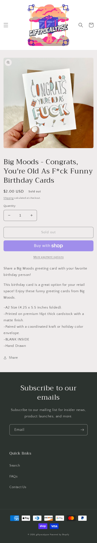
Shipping (9, 198)
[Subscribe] (82, 429)
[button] (6, 25)
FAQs (13, 476)
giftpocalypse (42, 535)
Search (14, 466)
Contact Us (17, 487)
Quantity (10, 205)
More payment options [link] (48, 257)
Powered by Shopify (59, 535)
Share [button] (13, 358)
